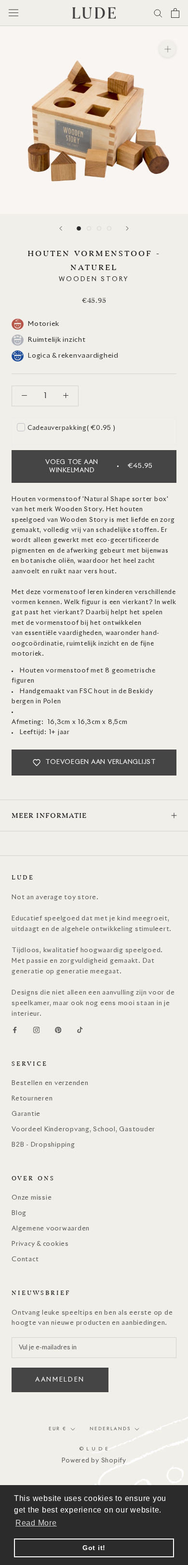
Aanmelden (60, 1380)
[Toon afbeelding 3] (99, 228)
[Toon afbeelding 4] (109, 228)
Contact (25, 1259)
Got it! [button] (94, 1548)
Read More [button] (36, 1523)
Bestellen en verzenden (50, 1083)
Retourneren (32, 1099)
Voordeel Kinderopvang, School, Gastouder (83, 1129)
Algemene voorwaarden (51, 1229)
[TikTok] (80, 1030)
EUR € (58, 1428)
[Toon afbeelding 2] (89, 228)
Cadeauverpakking (71, 428)
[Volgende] (127, 228)
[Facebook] (15, 1030)
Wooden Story (94, 279)
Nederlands (110, 1428)
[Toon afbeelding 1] (79, 228)
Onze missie (32, 1198)
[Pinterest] (58, 1030)
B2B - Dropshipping (43, 1145)
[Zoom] (167, 48)
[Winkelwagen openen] (175, 13)
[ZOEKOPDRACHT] (158, 13)
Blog (19, 1213)
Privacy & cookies (40, 1244)
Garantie (26, 1114)
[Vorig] (60, 228)
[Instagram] (36, 1030)
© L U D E (94, 1449)
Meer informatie (49, 815)
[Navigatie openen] (13, 12)
